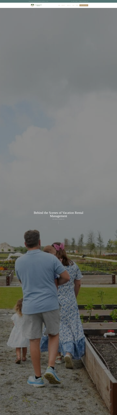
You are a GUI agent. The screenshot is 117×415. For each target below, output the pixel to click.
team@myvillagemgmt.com (83, 1)
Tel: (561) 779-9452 (74, 1)
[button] (83, 5)
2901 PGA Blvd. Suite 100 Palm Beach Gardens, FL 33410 (38, 1)
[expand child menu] (65, 5)
